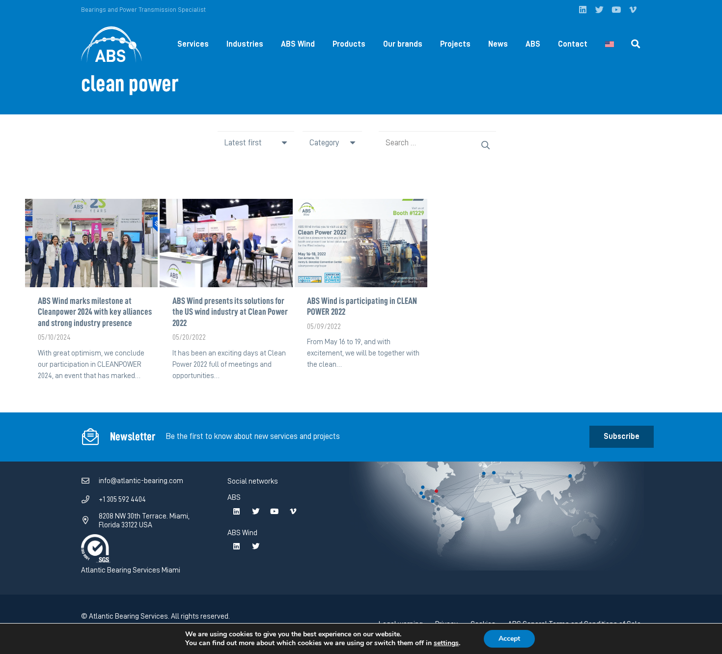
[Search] (635, 44)
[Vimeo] (632, 9)
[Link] (111, 44)
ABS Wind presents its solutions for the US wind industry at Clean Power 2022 (230, 311)
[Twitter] (599, 9)
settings (446, 643)
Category (324, 142)
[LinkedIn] (582, 9)
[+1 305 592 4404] (90, 500)
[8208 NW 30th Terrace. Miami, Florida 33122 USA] (90, 520)
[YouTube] (616, 9)
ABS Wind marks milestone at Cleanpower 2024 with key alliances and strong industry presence (95, 311)
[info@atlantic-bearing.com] (90, 481)
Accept (509, 638)
